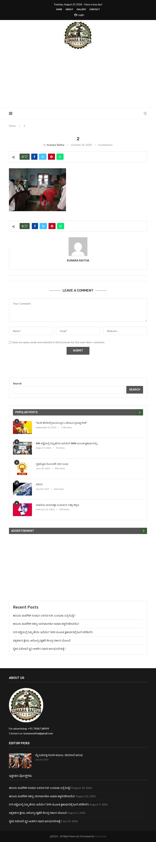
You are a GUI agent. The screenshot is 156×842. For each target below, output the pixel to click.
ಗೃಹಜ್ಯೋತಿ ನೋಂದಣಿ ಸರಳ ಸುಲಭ (52, 464)
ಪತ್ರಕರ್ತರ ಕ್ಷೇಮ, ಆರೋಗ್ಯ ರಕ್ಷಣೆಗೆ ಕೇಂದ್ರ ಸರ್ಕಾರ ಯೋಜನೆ (42, 640)
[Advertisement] (78, 79)
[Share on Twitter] (42, 157)
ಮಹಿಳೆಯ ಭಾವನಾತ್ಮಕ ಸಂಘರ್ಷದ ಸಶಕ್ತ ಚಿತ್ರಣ (57, 505)
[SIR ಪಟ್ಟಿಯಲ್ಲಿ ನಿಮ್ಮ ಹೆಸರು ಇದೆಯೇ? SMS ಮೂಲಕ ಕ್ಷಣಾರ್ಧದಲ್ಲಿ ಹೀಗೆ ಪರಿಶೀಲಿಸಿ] (22, 448)
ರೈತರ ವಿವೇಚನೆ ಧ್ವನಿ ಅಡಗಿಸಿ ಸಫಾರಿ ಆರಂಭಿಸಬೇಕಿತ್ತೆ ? (39, 648)
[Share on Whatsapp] (60, 157)
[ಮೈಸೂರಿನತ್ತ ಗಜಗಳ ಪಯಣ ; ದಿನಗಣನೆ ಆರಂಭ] (20, 760)
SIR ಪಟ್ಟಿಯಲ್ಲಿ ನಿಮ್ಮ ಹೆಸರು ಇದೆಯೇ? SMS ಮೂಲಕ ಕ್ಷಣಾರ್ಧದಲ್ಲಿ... (67, 443)
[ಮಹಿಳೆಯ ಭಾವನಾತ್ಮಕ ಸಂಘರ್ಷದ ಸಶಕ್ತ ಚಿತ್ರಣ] (22, 509)
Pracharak (100, 836)
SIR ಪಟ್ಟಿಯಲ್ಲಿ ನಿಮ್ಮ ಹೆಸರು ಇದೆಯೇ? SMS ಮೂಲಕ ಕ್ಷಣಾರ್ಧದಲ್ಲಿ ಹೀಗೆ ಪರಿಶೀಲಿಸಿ (53, 632)
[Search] (145, 113)
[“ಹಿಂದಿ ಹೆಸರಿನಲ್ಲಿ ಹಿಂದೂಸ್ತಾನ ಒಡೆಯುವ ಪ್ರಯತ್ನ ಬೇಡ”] (22, 427)
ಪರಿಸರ (39, 484)
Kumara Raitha (55, 144)
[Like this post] (26, 157)
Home (59, 9)
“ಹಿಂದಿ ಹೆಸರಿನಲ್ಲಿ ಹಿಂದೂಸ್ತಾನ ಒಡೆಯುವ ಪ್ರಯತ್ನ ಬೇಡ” (61, 422)
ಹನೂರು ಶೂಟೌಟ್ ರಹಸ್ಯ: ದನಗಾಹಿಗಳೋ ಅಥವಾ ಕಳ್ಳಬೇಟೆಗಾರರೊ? (46, 623)
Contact (94, 9)
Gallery (81, 9)
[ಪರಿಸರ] (22, 489)
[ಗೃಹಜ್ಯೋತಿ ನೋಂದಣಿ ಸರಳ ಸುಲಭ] (22, 468)
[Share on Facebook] (34, 157)
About (69, 9)
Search (17, 383)
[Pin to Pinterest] (51, 157)
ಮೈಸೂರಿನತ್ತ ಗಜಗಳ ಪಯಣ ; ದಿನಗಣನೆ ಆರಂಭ (59, 755)
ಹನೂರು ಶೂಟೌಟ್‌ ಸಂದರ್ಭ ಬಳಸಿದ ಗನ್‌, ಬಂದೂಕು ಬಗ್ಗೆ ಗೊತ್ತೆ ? (44, 615)
